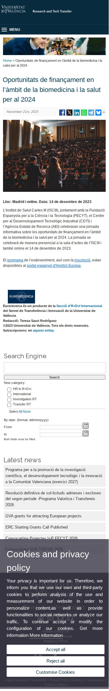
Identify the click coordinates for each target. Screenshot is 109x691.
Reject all (55, 660)
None (27, 411)
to (5, 434)
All (20, 411)
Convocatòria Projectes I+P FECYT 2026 (41, 538)
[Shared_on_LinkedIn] (76, 115)
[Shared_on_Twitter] (69, 115)
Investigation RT (25, 399)
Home (7, 60)
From (8, 427)
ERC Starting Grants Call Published (36, 527)
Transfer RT (22, 404)
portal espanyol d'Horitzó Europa (54, 266)
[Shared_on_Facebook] (62, 115)
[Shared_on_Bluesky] (98, 115)
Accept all (55, 649)
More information (46, 635)
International (22, 394)
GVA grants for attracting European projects (43, 516)
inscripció (82, 260)
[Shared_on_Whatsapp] (84, 115)
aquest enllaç (43, 330)
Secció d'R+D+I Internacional (79, 306)
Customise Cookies (55, 672)
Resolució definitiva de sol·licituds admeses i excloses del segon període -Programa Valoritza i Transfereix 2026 (53, 499)
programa (15, 260)
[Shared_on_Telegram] (91, 115)
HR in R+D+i (22, 389)
